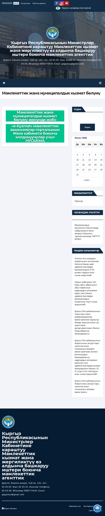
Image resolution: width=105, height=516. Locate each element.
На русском (25, 3)
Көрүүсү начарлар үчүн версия (75, 8)
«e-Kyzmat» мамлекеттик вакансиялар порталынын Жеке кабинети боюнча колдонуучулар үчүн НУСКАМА (35, 133)
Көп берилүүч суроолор (93, 506)
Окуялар (79, 201)
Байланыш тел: (75, 506)
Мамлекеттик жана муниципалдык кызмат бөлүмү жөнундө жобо (35, 116)
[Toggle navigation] (100, 83)
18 (83, 165)
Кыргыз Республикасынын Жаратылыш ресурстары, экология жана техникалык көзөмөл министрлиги (87, 386)
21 (101, 165)
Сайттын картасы (39, 3)
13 (95, 160)
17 (77, 165)
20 (95, 165)
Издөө (77, 109)
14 (101, 160)
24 (77, 170)
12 (89, 160)
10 (77, 160)
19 (89, 165)
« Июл (86, 180)
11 (83, 160)
